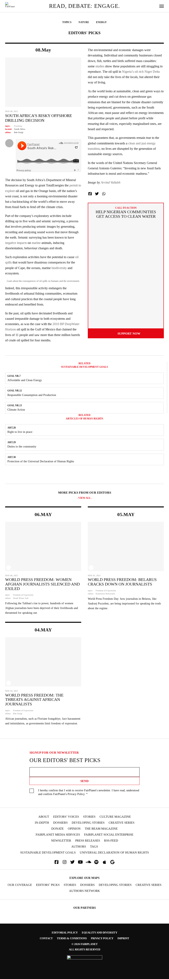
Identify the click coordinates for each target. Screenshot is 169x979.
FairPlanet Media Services (58, 834)
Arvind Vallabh (110, 182)
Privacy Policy (76, 794)
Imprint (123, 938)
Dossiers (60, 822)
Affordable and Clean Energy (24, 380)
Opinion (74, 828)
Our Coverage (20, 884)
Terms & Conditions (72, 938)
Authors (78, 846)
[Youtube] (80, 862)
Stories (89, 816)
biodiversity (59, 268)
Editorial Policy (65, 932)
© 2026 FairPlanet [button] (85, 944)
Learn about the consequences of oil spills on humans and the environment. (43, 281)
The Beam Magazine (101, 828)
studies (99, 66)
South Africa (19, 129)
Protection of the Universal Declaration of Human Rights (40, 461)
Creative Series (121, 822)
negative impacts (16, 243)
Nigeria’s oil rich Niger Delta (140, 72)
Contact (46, 938)
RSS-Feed (111, 840)
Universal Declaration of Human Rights (114, 852)
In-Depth (42, 822)
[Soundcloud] (88, 862)
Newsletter (61, 840)
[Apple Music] (104, 862)
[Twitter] (72, 862)
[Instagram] (64, 862)
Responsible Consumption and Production (31, 395)
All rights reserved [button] (84, 949)
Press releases (87, 840)
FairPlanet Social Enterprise (108, 834)
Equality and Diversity (99, 932)
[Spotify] (96, 862)
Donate (57, 828)
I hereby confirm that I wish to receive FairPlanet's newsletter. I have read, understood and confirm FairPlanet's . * (88, 792)
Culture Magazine (115, 816)
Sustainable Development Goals (48, 852)
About (43, 816)
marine (36, 243)
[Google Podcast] (112, 862)
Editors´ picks (48, 884)
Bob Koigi (18, 132)
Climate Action (16, 409)
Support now (128, 333)
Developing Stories (88, 822)
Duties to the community (21, 446)
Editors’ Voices (66, 816)
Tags (94, 846)
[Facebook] (56, 862)
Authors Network (84, 890)
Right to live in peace (19, 431)
